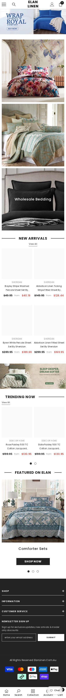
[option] (17, 432)
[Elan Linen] (33, 376)
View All (33, 243)
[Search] (14, 4)
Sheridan (17, 282)
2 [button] (35, 463)
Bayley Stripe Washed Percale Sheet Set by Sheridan (17, 288)
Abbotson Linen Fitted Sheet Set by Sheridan (49, 344)
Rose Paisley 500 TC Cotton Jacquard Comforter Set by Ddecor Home (17, 446)
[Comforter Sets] (33, 511)
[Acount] (52, 4)
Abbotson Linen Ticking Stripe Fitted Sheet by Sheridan (49, 288)
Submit (50, 637)
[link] (18, 692)
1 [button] (31, 463)
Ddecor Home (17, 440)
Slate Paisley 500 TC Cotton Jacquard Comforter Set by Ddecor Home (49, 446)
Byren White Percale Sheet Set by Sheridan (17, 344)
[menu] (4, 4)
